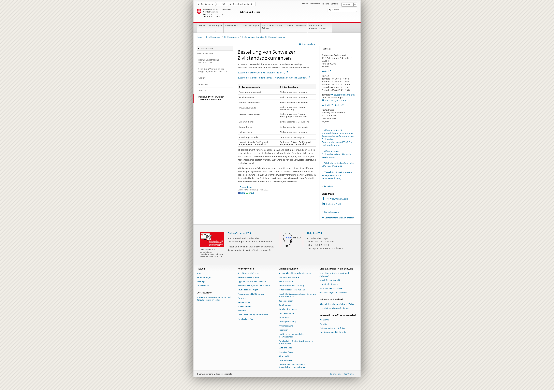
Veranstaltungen (204, 277)
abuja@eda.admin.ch (344, 94)
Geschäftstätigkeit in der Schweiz (334, 292)
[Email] (252, 192)
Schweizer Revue (286, 352)
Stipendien (283, 330)
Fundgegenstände (286, 313)
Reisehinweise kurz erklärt (249, 277)
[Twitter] (241, 192)
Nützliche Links (285, 348)
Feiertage (329, 186)
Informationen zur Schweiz (331, 288)
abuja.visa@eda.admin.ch (337, 100)
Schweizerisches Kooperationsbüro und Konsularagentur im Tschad (214, 298)
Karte (325, 71)
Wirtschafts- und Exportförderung (334, 308)
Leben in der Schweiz (329, 284)
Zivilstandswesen (231, 37)
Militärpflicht (284, 317)
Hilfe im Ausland (245, 306)
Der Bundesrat (207, 4)
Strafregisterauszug (287, 322)
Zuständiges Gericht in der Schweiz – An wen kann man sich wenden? (272, 77)
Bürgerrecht (284, 356)
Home (199, 37)
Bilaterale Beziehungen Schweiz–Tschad (337, 304)
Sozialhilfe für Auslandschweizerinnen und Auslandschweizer (297, 295)
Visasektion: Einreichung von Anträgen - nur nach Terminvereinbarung (337, 175)
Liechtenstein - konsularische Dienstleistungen (291, 335)
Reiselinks (242, 311)
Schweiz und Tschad (296, 25)
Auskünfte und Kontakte (330, 280)
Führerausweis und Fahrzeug (291, 286)
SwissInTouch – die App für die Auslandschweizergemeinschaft (292, 365)
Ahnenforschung (286, 326)
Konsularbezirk (331, 212)
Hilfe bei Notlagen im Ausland (292, 290)
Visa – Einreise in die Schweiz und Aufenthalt (334, 274)
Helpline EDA (314, 233)
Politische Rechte (286, 281)
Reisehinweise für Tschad (248, 273)
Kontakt (325, 48)
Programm (324, 320)
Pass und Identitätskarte (289, 277)
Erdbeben (242, 298)
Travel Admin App (245, 319)
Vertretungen (215, 25)
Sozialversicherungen (288, 309)
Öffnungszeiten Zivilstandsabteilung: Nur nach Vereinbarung (336, 154)
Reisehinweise (232, 25)
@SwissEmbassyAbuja (337, 198)
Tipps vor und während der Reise (252, 281)
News (199, 273)
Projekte (323, 324)
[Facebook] (239, 192)
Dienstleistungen (251, 25)
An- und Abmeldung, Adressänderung (295, 273)
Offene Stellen (203, 286)
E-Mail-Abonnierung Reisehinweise (253, 315)
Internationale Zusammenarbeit (317, 26)
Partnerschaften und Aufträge (332, 328)
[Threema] (247, 192)
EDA (223, 4)
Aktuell (202, 25)
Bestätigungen (285, 305)
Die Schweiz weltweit (242, 4)
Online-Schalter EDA (239, 233)
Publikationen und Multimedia (333, 332)
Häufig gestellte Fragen (248, 290)
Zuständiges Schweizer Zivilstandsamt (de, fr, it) (261, 72)
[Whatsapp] (250, 192)
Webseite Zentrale (331, 105)
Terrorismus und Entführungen (251, 294)
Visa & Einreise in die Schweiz (272, 26)
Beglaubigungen (286, 301)
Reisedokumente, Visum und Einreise (254, 286)
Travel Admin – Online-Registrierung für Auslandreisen (296, 342)
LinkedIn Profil (333, 204)
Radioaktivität (244, 302)
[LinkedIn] (244, 192)
